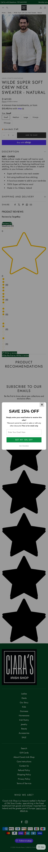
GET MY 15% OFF (24, 439)
